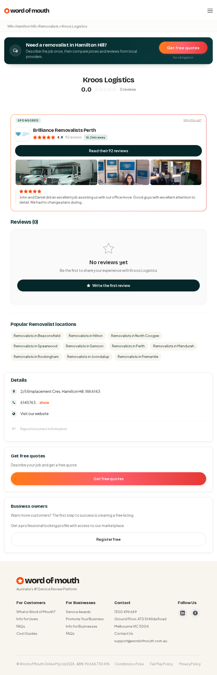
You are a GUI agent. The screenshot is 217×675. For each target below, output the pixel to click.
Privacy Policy (190, 664)
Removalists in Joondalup (88, 356)
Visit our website (34, 413)
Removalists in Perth (128, 346)
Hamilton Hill (26, 26)
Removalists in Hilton (86, 336)
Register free (108, 539)
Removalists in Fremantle (138, 356)
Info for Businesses (81, 626)
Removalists (49, 26)
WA (10, 26)
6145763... (34, 402)
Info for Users (27, 619)
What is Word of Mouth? (35, 612)
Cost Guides (26, 633)
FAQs (20, 626)
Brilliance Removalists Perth (64, 130)
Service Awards (78, 612)
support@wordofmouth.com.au (140, 641)
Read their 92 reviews (108, 150)
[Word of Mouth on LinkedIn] (182, 613)
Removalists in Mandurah (173, 346)
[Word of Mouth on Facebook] (195, 613)
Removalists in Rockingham (36, 356)
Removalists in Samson (84, 346)
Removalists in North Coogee (135, 336)
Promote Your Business (85, 619)
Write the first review (111, 285)
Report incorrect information (43, 429)
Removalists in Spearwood (35, 346)
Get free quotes (183, 47)
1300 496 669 (125, 612)
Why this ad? (192, 120)
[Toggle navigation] (210, 10)
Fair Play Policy (161, 664)
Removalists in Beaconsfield (37, 336)
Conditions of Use (129, 664)
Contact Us (123, 633)
